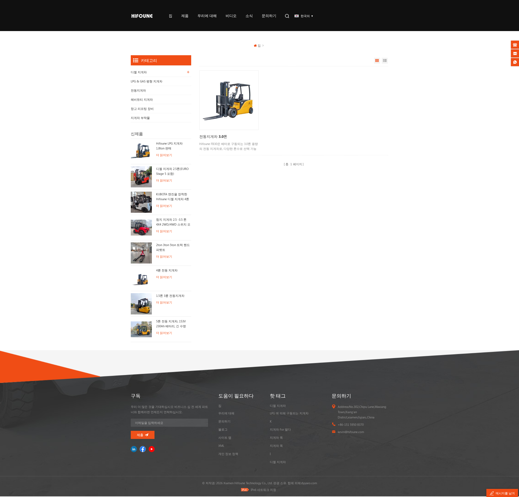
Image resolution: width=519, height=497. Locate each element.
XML (221, 446)
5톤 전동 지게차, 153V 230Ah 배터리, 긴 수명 (171, 323)
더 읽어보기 (164, 155)
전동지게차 (138, 90)
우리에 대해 (207, 15)
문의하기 (269, 15)
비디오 (231, 15)
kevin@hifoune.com (351, 432)
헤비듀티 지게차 (142, 99)
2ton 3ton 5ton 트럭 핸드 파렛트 (173, 247)
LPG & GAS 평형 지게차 (146, 81)
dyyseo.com (309, 483)
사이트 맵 (224, 437)
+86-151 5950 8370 (351, 424)
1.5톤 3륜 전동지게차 (170, 296)
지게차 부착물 (140, 118)
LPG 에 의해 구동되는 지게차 (289, 413)
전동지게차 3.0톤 (213, 136)
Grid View (377, 61)
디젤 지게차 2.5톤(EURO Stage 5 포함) (172, 171)
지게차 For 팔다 (280, 429)
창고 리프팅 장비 (142, 109)
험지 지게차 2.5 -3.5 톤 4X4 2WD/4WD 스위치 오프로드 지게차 (173, 222)
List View (385, 61)
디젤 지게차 (139, 72)
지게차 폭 (276, 437)
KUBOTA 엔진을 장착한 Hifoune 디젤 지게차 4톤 (172, 196)
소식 (249, 15)
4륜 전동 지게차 (167, 270)
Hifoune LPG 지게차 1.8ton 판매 (169, 145)
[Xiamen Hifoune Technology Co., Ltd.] (142, 15)
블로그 (222, 429)
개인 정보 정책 (228, 454)
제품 (185, 15)
